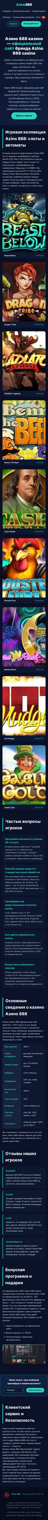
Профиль (13, 24)
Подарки (7, 11)
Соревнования (38, 11)
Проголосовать (35, 1390)
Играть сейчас (24, 115)
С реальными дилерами (23, 17)
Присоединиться (31, 23)
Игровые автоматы (21, 11)
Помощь (6, 17)
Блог (40, 17)
